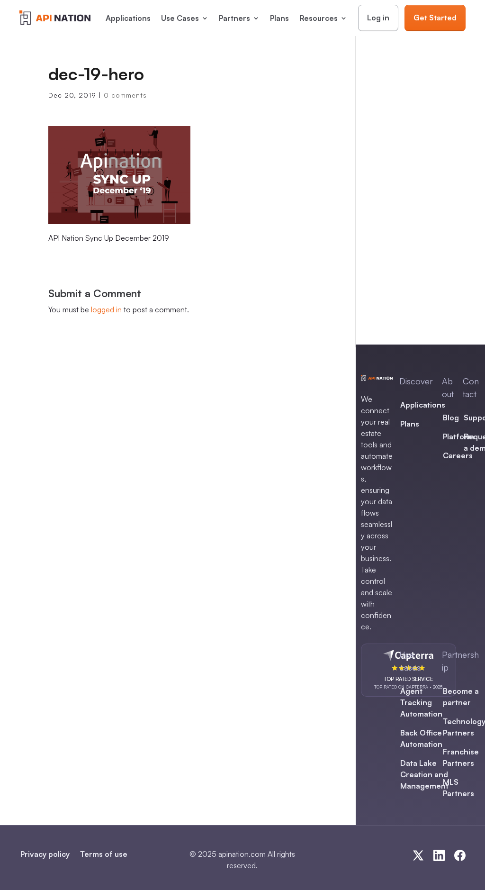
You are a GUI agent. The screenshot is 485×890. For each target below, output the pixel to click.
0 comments (125, 95)
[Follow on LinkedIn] (439, 855)
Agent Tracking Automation (421, 702)
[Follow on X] (418, 855)
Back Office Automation (421, 738)
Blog (451, 417)
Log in (378, 17)
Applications (128, 18)
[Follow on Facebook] (460, 855)
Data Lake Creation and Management (424, 774)
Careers (458, 455)
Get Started (435, 17)
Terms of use (103, 854)
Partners (234, 18)
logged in (106, 309)
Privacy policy (45, 854)
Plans (279, 18)
